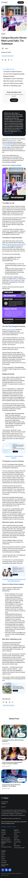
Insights (3, 34)
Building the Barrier (9, 76)
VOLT (6, 48)
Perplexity (3, 826)
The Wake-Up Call (8, 69)
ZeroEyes (12, 280)
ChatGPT (9, 826)
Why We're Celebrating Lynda (12, 85)
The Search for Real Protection (12, 71)
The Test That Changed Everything (13, 74)
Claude (14, 826)
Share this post (6, 699)
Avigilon (19, 280)
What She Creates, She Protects (12, 81)
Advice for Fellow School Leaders (13, 83)
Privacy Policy (19, 873)
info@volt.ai (3, 803)
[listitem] (14, 735)
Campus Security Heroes (7, 55)
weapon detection (10, 329)
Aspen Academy (11, 140)
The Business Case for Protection (13, 78)
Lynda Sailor (7, 145)
